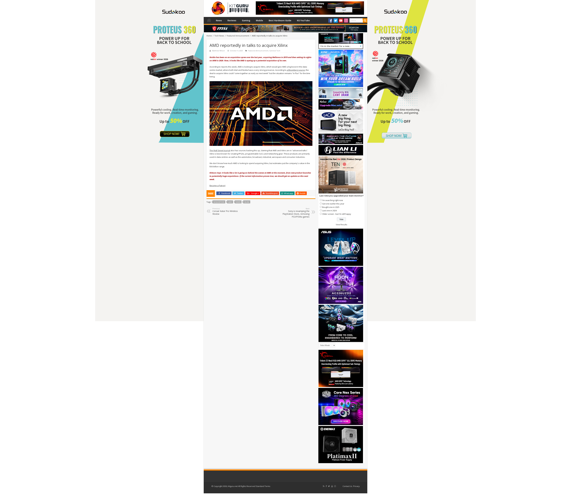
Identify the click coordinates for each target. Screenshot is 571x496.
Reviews (232, 20)
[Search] (365, 20)
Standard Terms (263, 486)
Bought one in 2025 (330, 207)
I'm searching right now (332, 200)
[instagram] (335, 486)
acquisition (219, 202)
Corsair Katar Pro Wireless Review (225, 211)
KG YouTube (303, 20)
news (238, 202)
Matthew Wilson (218, 51)
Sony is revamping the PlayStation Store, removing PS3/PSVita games (296, 212)
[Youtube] (341, 20)
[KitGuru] (230, 7)
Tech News (219, 35)
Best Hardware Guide (280, 20)
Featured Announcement (238, 35)
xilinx (246, 202)
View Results (341, 224)
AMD (230, 202)
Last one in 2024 (329, 210)
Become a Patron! (217, 185)
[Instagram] (346, 20)
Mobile (259, 20)
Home (209, 20)
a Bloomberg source (296, 70)
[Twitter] (336, 20)
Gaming (246, 20)
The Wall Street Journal (220, 150)
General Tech (274, 51)
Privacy (356, 486)
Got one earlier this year (333, 203)
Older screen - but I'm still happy (336, 214)
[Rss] (324, 486)
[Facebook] (330, 20)
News (219, 20)
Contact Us (347, 486)
